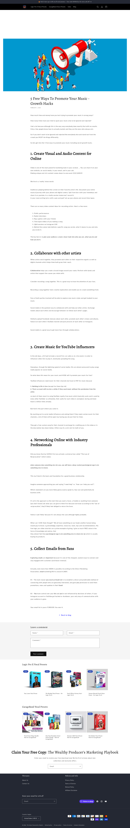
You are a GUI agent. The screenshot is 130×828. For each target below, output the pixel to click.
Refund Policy (69, 787)
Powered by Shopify (37, 825)
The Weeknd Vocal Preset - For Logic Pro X (54, 694)
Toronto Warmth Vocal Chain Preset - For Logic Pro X (97, 694)
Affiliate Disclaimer (71, 790)
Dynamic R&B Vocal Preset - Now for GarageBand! (75, 736)
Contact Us (25, 783)
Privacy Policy (69, 780)
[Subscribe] (80, 766)
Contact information (79, 825)
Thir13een (29, 825)
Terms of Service (70, 783)
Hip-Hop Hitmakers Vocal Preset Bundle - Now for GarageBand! (53, 737)
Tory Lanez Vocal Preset (30, 693)
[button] (98, 7)
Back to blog (66, 615)
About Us (25, 780)
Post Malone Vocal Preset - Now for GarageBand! (96, 736)
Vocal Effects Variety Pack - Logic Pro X (75, 694)
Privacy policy (57, 825)
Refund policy (48, 825)
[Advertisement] (65, 24)
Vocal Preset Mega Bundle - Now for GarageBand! (31, 736)
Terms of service (67, 825)
